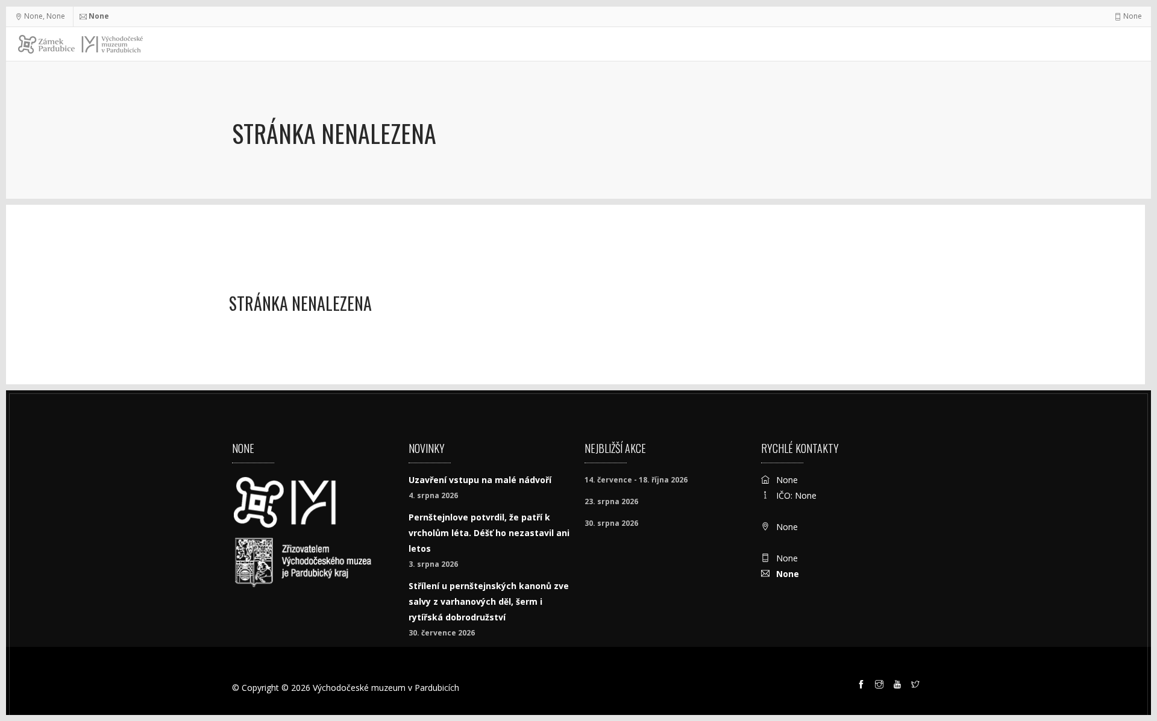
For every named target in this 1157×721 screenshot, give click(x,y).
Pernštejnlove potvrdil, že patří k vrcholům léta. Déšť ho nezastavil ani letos (489, 532)
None (99, 16)
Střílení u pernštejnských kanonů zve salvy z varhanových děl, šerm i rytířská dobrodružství (489, 601)
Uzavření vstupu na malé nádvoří (480, 479)
